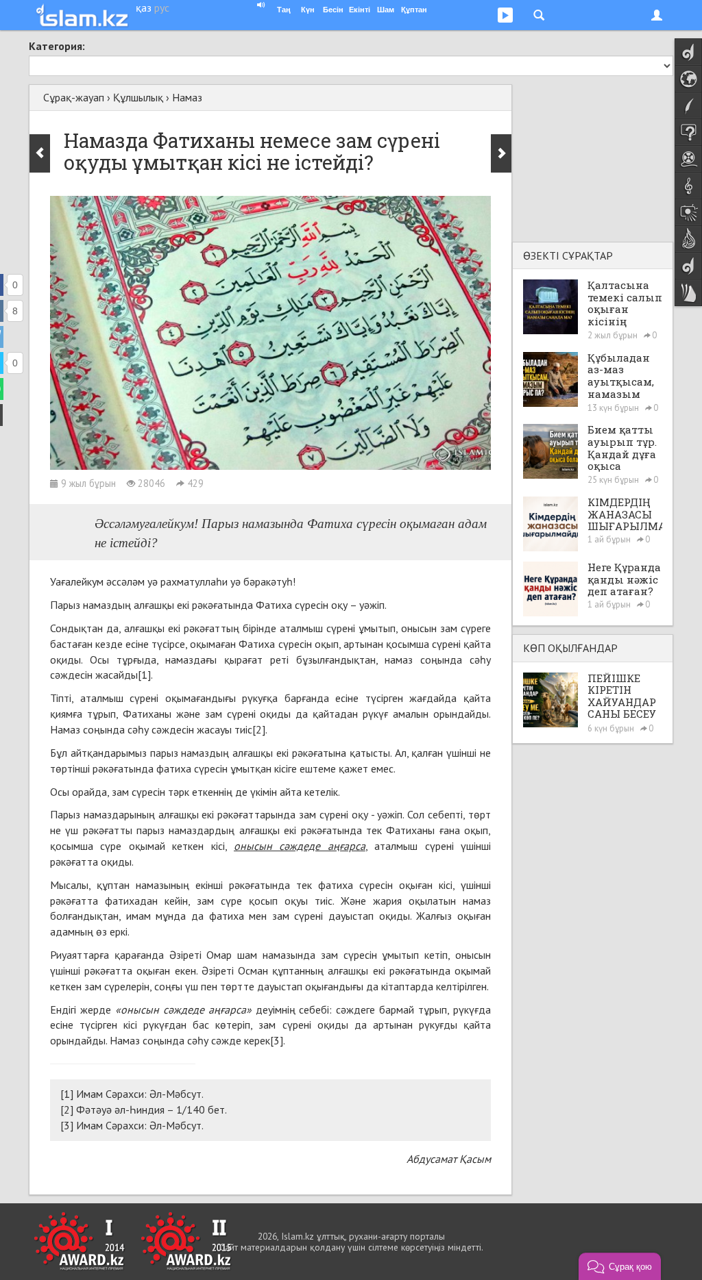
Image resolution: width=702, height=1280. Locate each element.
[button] (620, 1266)
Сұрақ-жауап (73, 97)
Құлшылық (138, 97)
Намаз (187, 97)
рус (161, 7)
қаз (144, 7)
